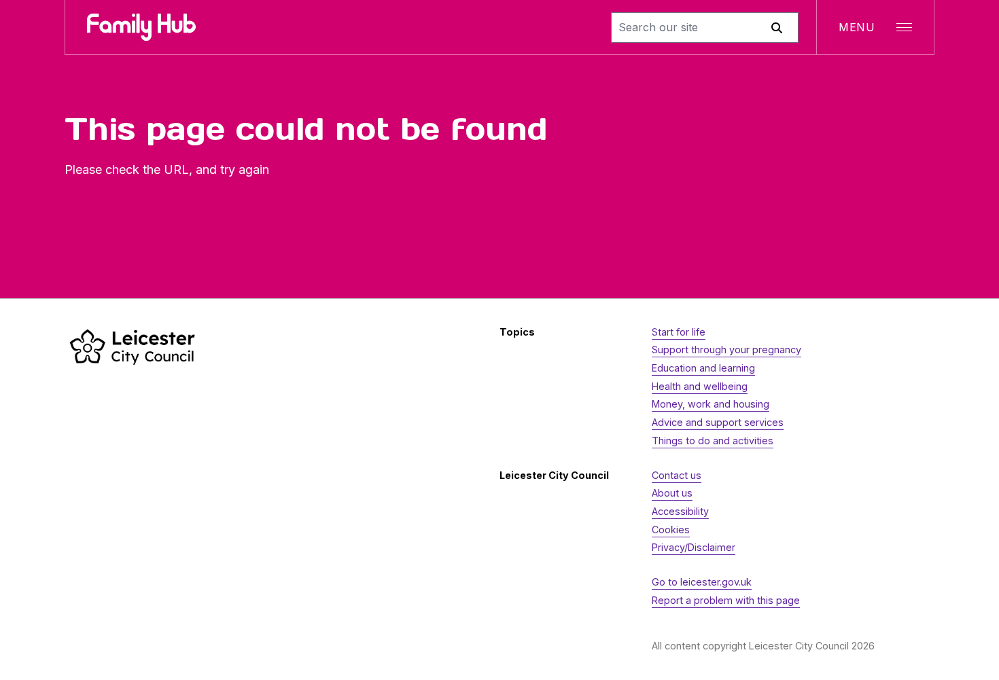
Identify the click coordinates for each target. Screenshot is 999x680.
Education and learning (703, 368)
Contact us (676, 475)
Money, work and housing (710, 404)
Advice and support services (718, 422)
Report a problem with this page (726, 600)
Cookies (671, 529)
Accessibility (680, 511)
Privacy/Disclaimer (693, 547)
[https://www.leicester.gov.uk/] (132, 347)
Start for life (678, 332)
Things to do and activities (712, 440)
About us (672, 493)
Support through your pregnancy (726, 349)
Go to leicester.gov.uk (702, 582)
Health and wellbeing (700, 386)
